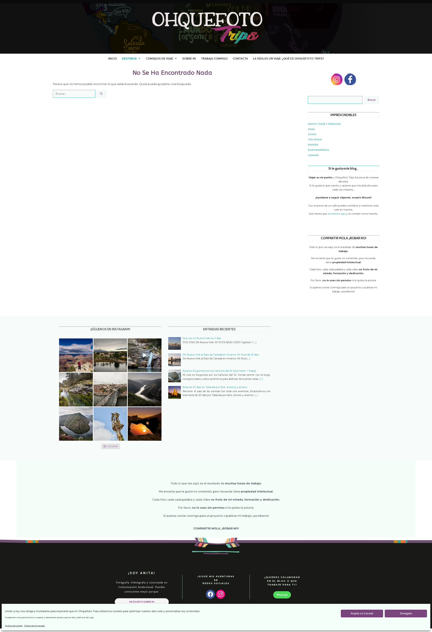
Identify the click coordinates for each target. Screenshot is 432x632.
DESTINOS (129, 58)
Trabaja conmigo (214, 58)
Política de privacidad (34, 625)
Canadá (313, 155)
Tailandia (315, 139)
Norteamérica (318, 150)
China (312, 134)
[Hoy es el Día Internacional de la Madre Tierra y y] (76, 424)
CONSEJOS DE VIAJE (159, 58)
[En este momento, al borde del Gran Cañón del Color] (76, 355)
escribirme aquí (337, 213)
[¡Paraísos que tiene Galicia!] (144, 355)
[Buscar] (101, 94)
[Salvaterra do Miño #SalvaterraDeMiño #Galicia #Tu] (110, 355)
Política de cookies (13, 625)
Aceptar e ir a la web (362, 613)
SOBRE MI (189, 58)
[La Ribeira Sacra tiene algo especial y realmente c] (144, 389)
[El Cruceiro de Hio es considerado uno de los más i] (110, 424)
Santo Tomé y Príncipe (324, 124)
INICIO (112, 58)
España (313, 144)
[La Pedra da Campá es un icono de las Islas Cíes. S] (144, 424)
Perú (311, 129)
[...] (254, 342)
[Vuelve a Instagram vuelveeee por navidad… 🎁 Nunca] (110, 389)
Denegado (406, 613)
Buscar (372, 99)
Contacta (240, 58)
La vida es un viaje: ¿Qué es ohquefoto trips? (288, 58)
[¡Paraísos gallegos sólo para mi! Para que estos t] (76, 389)
